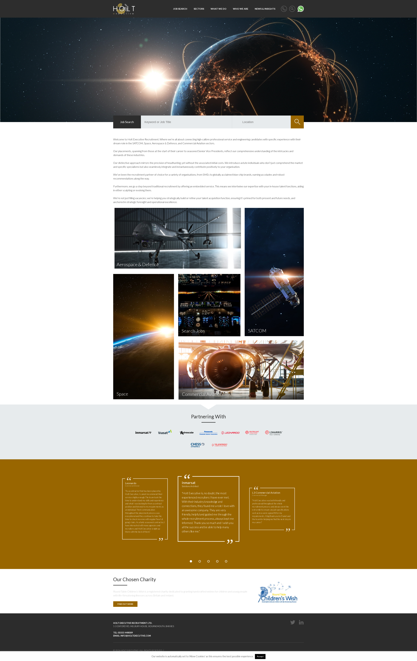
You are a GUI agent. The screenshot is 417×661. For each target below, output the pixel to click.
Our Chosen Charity (134, 579)
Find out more (125, 604)
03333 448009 (125, 632)
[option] (208, 509)
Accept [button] (260, 656)
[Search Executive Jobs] (292, 8)
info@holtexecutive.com (136, 635)
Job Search (127, 122)
